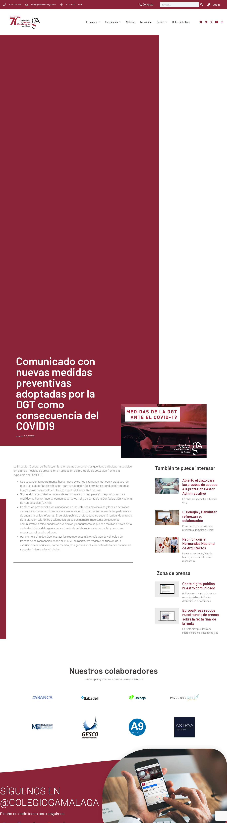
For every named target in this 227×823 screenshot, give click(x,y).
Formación (146, 21)
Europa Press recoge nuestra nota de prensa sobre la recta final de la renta (200, 616)
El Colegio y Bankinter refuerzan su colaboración (199, 516)
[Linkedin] (206, 22)
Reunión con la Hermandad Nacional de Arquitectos (198, 543)
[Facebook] (200, 22)
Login (216, 4)
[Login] (208, 4)
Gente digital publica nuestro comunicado (198, 585)
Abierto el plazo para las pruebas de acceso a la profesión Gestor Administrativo (199, 486)
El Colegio (91, 21)
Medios (160, 21)
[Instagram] (222, 22)
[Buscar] (201, 4)
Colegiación (111, 21)
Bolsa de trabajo (181, 21)
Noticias (130, 21)
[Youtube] (216, 22)
